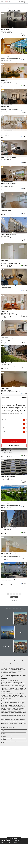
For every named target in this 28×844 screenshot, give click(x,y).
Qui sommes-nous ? (5, 842)
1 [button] (12, 27)
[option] (14, 20)
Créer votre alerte (17, 4)
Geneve (19, 663)
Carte (25, 4)
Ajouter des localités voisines (14, 10)
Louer (8, 663)
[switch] (25, 424)
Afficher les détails (19, 437)
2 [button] (13, 27)
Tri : (21, 7)
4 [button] (14, 77)
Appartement (13, 663)
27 (19, 593)
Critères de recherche (6, 4)
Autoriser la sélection (14, 445)
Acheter (15, 842)
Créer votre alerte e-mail (14, 838)
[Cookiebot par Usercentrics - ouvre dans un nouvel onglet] (21, 397)
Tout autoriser (14, 441)
